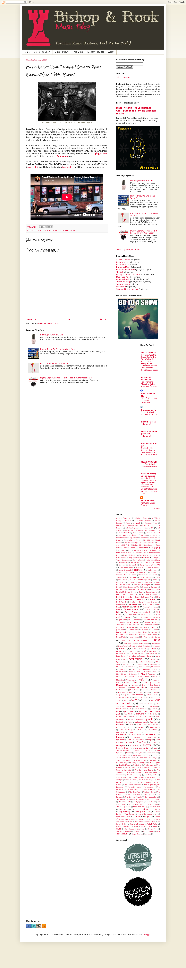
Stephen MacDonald (123, 760)
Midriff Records (148, 674)
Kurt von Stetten (131, 651)
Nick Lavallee (155, 690)
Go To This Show (42, 52)
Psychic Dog (136, 716)
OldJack (118, 701)
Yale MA (119, 831)
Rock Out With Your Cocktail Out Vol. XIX (57, 364)
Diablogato (146, 585)
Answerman (146, 525)
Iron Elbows (156, 644)
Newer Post (32, 319)
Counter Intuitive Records (148, 575)
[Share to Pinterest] (51, 226)
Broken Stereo (143, 555)
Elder (158, 597)
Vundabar (142, 819)
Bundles (145, 558)
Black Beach (148, 545)
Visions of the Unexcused (127, 289)
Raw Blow (153, 722)
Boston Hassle (122, 262)
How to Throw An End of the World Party (57, 349)
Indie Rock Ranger (130, 644)
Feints (118, 610)
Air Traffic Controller (143, 521)
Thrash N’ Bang (123, 282)
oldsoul (126, 701)
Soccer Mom (147, 750)
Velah (128, 817)
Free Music (78, 52)
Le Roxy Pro (152, 654)
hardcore (145, 630)
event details (33, 167)
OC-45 (118, 695)
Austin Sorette (124, 533)
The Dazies (120, 775)
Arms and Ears (142, 528)
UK (156, 814)
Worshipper (141, 829)
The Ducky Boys (152, 777)
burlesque (126, 560)
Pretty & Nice (153, 714)
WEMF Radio (152, 824)
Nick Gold (144, 690)
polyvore (153, 709)
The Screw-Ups (122, 799)
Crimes (157, 577)
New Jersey (154, 687)
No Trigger (139, 692)
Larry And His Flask (137, 654)
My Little (135, 685)
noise (147, 692)
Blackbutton (143, 548)
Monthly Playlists (95, 52)
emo (152, 599)
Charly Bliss (144, 565)
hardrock (155, 630)
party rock (139, 706)
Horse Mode (121, 637)
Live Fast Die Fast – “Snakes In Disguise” (149, 465)
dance (155, 580)
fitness (147, 610)
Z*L (144, 831)
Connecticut (143, 573)
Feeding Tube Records (150, 607)
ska (155, 748)
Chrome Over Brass (126, 567)
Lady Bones (153, 651)
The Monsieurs (149, 787)
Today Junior (136, 809)
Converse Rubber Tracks (126, 575)
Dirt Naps (154, 587)
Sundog (133, 763)
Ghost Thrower (144, 617)
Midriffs (119, 677)
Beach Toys (154, 538)
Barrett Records (121, 538)
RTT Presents (150, 732)
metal (155, 672)
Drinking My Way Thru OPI (51, 335)
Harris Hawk (121, 632)
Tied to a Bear (154, 807)
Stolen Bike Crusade (140, 760)
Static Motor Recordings (148, 758)
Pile (130, 709)
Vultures (133, 819)
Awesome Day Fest (153, 533)
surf (150, 763)
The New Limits (132, 790)
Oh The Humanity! (122, 697)
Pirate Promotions (141, 709)
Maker (141, 662)
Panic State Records (146, 704)
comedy (118, 573)
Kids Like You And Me (125, 270)
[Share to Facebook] (48, 226)
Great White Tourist (151, 625)
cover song (132, 577)
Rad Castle (120, 722)
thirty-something (139, 807)
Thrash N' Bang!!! (149, 462)
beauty (118, 540)
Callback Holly (123, 562)
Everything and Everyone (148, 602)
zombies (148, 834)
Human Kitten (134, 637)
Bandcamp (62, 156)
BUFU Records (121, 558)
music (140, 679)
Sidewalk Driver (122, 748)
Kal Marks (156, 646)
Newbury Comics (122, 690)
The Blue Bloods (144, 768)
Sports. (155, 755)
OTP (151, 701)
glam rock (122, 620)
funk (151, 615)
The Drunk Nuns (138, 777)
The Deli (119, 272)
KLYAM (119, 651)
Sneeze (136, 750)
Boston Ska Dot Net (129, 555)
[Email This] (40, 226)
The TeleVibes (150, 802)
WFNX (136, 826)
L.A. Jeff (143, 651)
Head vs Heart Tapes (139, 632)
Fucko (143, 615)
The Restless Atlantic (133, 797)
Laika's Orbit (121, 654)
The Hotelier (137, 765)
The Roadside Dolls (151, 797)
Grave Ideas (120, 625)
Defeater (137, 585)
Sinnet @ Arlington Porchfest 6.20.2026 (149, 413)
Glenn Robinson (134, 620)
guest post (120, 630)
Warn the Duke (150, 822)
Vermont (137, 817)
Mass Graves (120, 667)
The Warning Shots (135, 804)
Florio (156, 610)
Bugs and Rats (134, 558)
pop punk (129, 711)
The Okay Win (134, 792)
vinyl (146, 817)
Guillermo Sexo (133, 630)
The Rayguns (149, 795)
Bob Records (138, 550)
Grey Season (143, 627)
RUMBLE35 (150, 735)
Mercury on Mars (143, 672)
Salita (142, 740)
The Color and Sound (144, 770)
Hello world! (146, 424)
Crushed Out (122, 580)
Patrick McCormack (151, 706)
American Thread (151, 523)
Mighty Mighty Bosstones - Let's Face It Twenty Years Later (66, 378)
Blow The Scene (148, 422)
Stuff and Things (122, 763)
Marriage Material (140, 664)
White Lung (145, 826)
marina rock (127, 664)
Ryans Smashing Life (150, 737)
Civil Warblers (140, 567)
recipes (131, 725)
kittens (153, 649)
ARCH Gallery (130, 528)
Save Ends (141, 742)
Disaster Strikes (122, 590)
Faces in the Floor (148, 604)
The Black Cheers (130, 768)
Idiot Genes (155, 637)
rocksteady (120, 732)
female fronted (131, 609)
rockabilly (153, 730)
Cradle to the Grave (146, 577)
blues (42, 230)
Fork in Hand (148, 612)
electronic (141, 599)
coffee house (152, 570)
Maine (133, 662)
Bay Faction (134, 538)
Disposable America (138, 590)
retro (131, 727)
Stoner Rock (154, 760)
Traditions (156, 809)
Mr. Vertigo (120, 680)
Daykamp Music (123, 267)
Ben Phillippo (148, 540)
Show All (157, 508)
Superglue (142, 763)
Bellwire (138, 540)
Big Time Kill (136, 545)
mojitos (154, 677)
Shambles (153, 742)
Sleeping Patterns (122, 750)
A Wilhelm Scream (142, 518)
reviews (140, 727)
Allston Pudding (123, 260)
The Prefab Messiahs (132, 795)
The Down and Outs (123, 777)
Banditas (144, 535)
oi (132, 697)
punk (67, 230)
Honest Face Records (137, 635)
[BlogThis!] (43, 226)
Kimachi (135, 649)
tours (146, 809)
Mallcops (149, 662)
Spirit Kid (146, 755)
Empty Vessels (121, 602)
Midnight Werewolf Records (126, 674)
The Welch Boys (152, 804)
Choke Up (155, 565)
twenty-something (143, 812)
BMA (130, 550)
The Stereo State (124, 802)
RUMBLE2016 (136, 735)
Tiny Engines (124, 809)
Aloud (128, 523)
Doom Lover (121, 595)
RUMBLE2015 (121, 735)
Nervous (144, 685)
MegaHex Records (150, 669)
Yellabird (137, 831)
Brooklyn (153, 555)
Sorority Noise (139, 753)
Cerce (158, 562)
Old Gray (154, 697)
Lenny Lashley (133, 656)
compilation (129, 573)
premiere (140, 714)
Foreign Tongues (131, 612)
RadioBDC (129, 722)
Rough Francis (134, 732)
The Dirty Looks (151, 775)
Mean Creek (124, 669)
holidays (120, 635)
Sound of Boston (123, 284)
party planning (127, 706)
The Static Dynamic (153, 799)
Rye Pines (120, 740)
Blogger (147, 935)
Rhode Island (155, 727)
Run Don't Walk (135, 737)
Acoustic (128, 521)
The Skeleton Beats (137, 799)
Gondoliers (120, 622)
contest (154, 573)
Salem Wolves (132, 740)
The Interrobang (145, 782)
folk (117, 612)
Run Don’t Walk (123, 279)
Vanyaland (121, 287)
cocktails (138, 570)
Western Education (123, 826)
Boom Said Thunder (151, 550)
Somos (129, 753)
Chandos (122, 565)
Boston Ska (121, 265)
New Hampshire (138, 687)
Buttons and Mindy (153, 560)
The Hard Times (148, 353)
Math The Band (143, 667)
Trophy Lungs (124, 812)
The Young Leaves (123, 807)
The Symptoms (139, 802)
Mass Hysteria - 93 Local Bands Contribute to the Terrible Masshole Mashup (136, 111)
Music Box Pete (122, 277)
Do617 (141, 592)
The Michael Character (133, 785)
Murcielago (130, 680)
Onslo (145, 701)
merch (131, 672)
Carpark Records (148, 562)
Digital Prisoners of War (131, 587)
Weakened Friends (137, 824)
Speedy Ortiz (137, 755)
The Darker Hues (150, 773)
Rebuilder (120, 725)
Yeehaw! (128, 831)
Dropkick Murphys (149, 595)
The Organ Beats (149, 792)
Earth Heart (134, 597)
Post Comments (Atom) (48, 324)
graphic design (151, 622)
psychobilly (149, 716)
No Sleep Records (125, 692)
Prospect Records (122, 716)
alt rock (36, 230)
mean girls (136, 669)
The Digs (138, 775)
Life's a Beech (147, 501)
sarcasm (128, 742)
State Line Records (130, 758)
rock (139, 730)
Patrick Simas (121, 709)
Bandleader (153, 535)
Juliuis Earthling (144, 646)
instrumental (144, 644)
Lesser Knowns (147, 656)
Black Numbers (129, 548)
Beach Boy (144, 538)
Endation (133, 602)
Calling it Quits (135, 562)
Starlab (118, 758)
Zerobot (151, 831)
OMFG (134, 700)
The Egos (119, 780)
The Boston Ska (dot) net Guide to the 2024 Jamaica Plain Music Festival (149, 451)
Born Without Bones (124, 553)
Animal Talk (120, 525)
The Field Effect (130, 780)
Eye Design (132, 604)
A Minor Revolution (124, 518)
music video (59, 230)
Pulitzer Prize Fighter (135, 720)
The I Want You (131, 782)
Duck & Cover (121, 597)
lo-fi (123, 659)
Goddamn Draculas (149, 620)
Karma (122, 649)
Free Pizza (132, 615)
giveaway (156, 617)
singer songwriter (141, 748)
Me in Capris (155, 667)
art (152, 528)
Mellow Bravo (121, 672)
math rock (131, 667)
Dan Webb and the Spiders (139, 580)
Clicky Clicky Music (153, 567)
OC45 (124, 695)
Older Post (102, 319)
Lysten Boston (121, 662)
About (111, 52)
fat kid (136, 607)
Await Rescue (138, 533)
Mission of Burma (143, 677)
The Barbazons (149, 765)
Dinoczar (145, 587)
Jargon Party (122, 646)
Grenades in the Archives (126, 627)
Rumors (120, 737)
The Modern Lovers (134, 787)
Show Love (134, 746)
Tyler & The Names (145, 814)
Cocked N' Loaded (124, 570)
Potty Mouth (128, 714)
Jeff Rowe (132, 646)
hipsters (154, 632)
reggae (155, 725)
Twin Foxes (129, 814)
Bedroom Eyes (128, 540)
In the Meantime (141, 640)
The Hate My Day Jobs (146, 780)
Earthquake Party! (147, 597)
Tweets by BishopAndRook (128, 250)
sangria (150, 740)
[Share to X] (46, 226)
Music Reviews (62, 52)
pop (118, 711)
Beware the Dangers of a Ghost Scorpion (139, 543)
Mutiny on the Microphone (128, 275)
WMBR (118, 829)
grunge (153, 627)
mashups (153, 664)
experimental (120, 604)
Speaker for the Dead (123, 755)
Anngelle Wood (133, 525)
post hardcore (145, 711)
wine (155, 826)
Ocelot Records (136, 695)
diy (150, 590)
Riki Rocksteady (126, 730)
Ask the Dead (128, 530)
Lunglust (154, 659)
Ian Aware (144, 637)
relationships (121, 727)
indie (156, 640)
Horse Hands (152, 635)
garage (128, 617)
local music (135, 659)
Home (27, 52)
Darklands (131, 582)
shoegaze (120, 746)
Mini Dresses (129, 677)
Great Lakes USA (134, 625)
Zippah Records (137, 834)
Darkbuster (120, 582)
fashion (125, 607)
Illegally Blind (125, 640)
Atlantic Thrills (154, 530)
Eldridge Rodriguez (125, 599)
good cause (133, 622)
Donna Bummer (151, 592)
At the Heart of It (141, 530)
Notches (155, 692)
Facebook (66, 167)
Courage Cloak (121, 577)
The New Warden (147, 790)
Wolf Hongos (129, 829)
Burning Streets (138, 560)
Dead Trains (49, 230)
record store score (143, 725)
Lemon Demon (121, 656)
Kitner (143, 649)
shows (72, 230)
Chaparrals (133, 565)
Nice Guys (134, 690)
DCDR (139, 582)
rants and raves (140, 722)
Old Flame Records (141, 697)
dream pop (134, 595)
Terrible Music (124, 765)
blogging (155, 548)
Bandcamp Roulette (127, 535)
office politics (152, 695)
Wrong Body (152, 829)
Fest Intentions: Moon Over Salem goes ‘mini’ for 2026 (149, 384)
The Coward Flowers (134, 773)
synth (157, 763)
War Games (139, 822)
